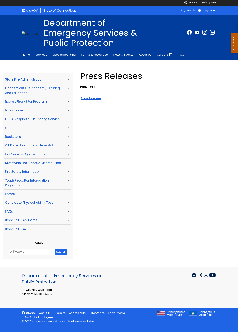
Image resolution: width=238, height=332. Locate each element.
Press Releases (91, 98)
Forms (10, 194)
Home (26, 55)
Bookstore (13, 136)
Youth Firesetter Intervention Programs (27, 182)
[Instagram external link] (204, 32)
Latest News (14, 110)
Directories (97, 313)
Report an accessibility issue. (202, 2)
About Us (145, 55)
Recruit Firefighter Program (26, 101)
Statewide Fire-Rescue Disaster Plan (33, 163)
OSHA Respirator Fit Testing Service (32, 119)
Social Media (116, 313)
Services (41, 55)
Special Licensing (64, 55)
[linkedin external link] (212, 32)
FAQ (181, 55)
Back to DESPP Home (21, 220)
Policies (60, 313)
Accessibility (77, 313)
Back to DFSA (15, 229)
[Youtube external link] (197, 32)
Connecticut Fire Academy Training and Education (32, 90)
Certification (14, 128)
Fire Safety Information (23, 171)
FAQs (9, 211)
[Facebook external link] (189, 32)
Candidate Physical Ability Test (29, 202)
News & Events (123, 55)
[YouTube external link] (212, 275)
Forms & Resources (94, 55)
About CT (45, 313)
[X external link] (206, 275)
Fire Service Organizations (25, 154)
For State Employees (39, 317)
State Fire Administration (24, 79)
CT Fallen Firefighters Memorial (29, 145)
